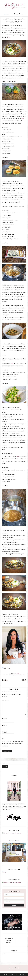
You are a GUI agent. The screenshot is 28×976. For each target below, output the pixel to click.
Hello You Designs (21, 974)
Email (4, 725)
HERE (8, 37)
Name (4, 719)
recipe (18, 456)
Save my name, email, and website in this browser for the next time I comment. (13, 743)
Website (4, 732)
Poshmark (8, 942)
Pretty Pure (14, 6)
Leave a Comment (14, 22)
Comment (5, 701)
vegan (24, 674)
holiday (16, 674)
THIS (11, 363)
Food (17, 673)
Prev (4, 680)
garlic (11, 674)
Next (23, 680)
